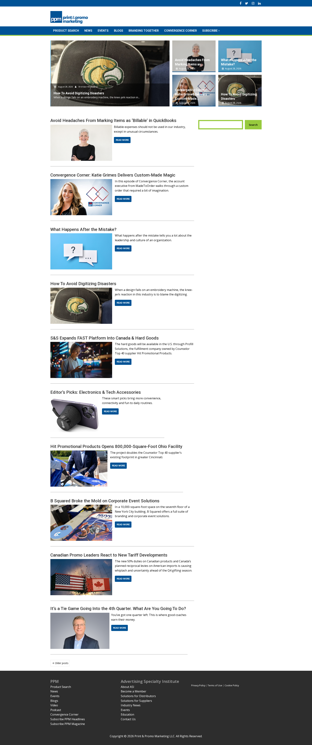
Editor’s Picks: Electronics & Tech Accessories (95, 392)
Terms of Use (215, 685)
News (88, 30)
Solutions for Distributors (138, 696)
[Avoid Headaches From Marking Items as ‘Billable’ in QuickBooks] (81, 127)
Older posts (61, 663)
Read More (122, 140)
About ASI (127, 687)
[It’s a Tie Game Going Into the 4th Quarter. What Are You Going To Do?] (79, 615)
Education (127, 714)
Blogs (118, 30)
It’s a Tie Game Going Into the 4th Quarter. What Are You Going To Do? (118, 608)
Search (253, 124)
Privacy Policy (198, 685)
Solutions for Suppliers (136, 701)
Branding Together (144, 30)
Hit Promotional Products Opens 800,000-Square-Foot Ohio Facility (116, 446)
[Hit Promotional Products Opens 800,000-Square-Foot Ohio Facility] (78, 452)
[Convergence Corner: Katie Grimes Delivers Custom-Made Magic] (81, 181)
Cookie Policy (232, 685)
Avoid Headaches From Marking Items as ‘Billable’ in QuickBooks (113, 120)
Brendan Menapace (87, 86)
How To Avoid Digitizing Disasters (83, 283)
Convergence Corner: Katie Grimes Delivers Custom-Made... (191, 94)
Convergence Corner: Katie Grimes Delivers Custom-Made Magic (112, 175)
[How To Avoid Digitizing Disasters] (81, 290)
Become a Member (133, 691)
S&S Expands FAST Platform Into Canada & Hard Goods (104, 338)
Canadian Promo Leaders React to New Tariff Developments (108, 555)
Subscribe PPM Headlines (67, 719)
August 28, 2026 (65, 86)
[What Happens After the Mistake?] (81, 235)
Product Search (66, 30)
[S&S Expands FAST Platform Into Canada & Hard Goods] (81, 344)
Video (54, 705)
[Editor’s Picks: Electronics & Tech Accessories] (74, 398)
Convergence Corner (180, 30)
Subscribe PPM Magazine (67, 724)
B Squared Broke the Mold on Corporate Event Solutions (104, 500)
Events (103, 30)
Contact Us (128, 719)
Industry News (130, 705)
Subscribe (210, 30)
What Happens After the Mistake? (83, 229)
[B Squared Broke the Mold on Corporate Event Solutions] (81, 507)
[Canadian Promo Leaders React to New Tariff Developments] (81, 561)
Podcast (55, 710)
